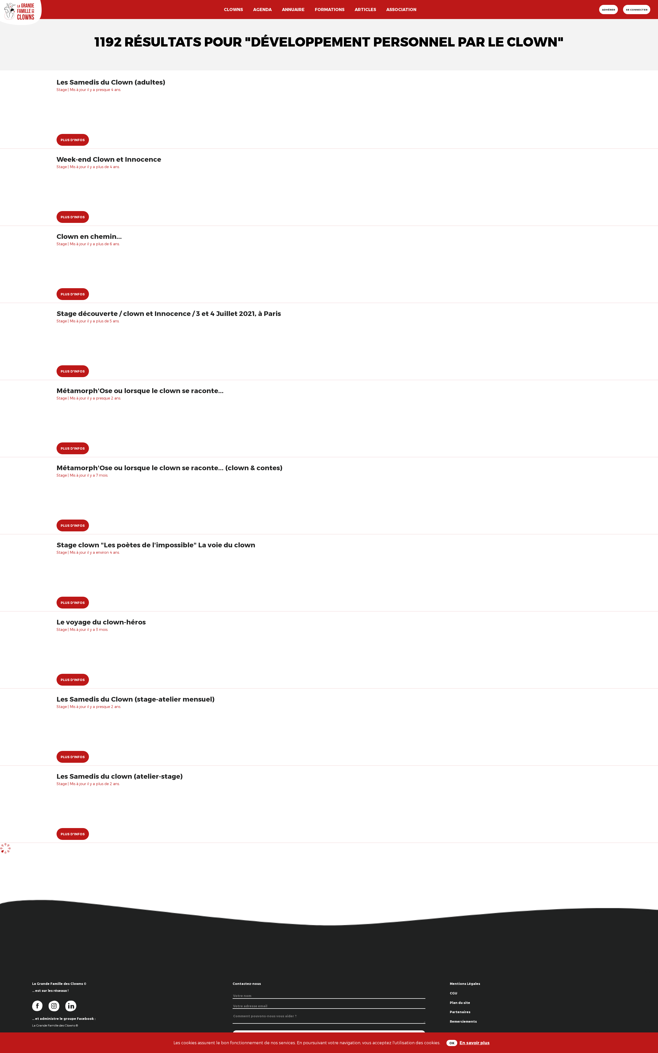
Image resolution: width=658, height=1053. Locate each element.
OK (451, 1043)
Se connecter (636, 9)
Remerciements (463, 1021)
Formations (329, 9)
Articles (365, 9)
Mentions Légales (465, 983)
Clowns (233, 9)
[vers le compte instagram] (57, 1005)
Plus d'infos (73, 140)
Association (401, 9)
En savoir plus (475, 1042)
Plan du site (460, 1002)
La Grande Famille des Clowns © (55, 1025)
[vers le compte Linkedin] (73, 1005)
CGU (453, 993)
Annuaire (293, 9)
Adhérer (608, 9)
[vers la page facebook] (40, 1005)
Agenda (262, 9)
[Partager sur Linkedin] (648, 1027)
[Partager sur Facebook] (648, 1011)
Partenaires (460, 1012)
